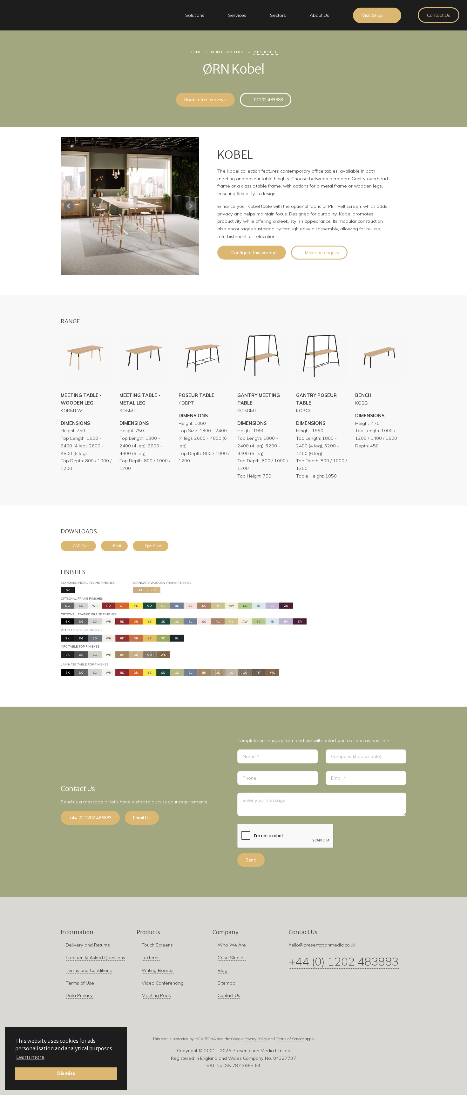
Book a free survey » (205, 99)
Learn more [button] (30, 1057)
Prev (69, 206)
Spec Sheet (153, 546)
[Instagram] (227, 1026)
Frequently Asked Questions (95, 957)
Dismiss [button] (66, 1073)
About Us (319, 15)
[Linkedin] (253, 1026)
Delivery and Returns (88, 945)
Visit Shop (372, 15)
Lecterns (150, 957)
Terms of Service (290, 1038)
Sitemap (226, 983)
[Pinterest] (240, 1026)
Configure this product (254, 252)
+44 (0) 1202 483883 (90, 818)
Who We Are (232, 945)
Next (191, 206)
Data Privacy (79, 995)
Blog (222, 970)
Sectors (278, 15)
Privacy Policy (255, 1038)
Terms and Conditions (89, 970)
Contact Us (438, 15)
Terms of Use (80, 983)
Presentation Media (52, 15)
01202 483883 (268, 99)
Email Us (142, 818)
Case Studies (232, 957)
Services (237, 15)
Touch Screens (157, 945)
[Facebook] (214, 1026)
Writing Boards (157, 970)
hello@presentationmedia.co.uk (322, 945)
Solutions (194, 15)
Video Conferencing (163, 983)
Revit (117, 546)
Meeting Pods (156, 995)
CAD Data (81, 546)
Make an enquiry (322, 252)
